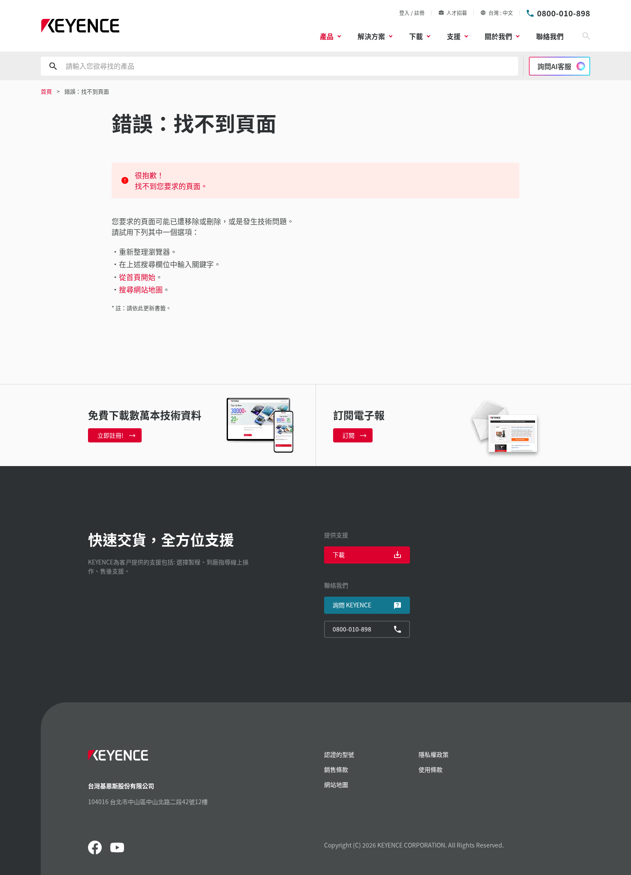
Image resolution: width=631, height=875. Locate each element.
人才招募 (456, 12)
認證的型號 (339, 754)
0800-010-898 (563, 12)
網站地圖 (336, 784)
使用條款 (431, 769)
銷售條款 (336, 769)
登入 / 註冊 (412, 12)
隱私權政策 (434, 754)
